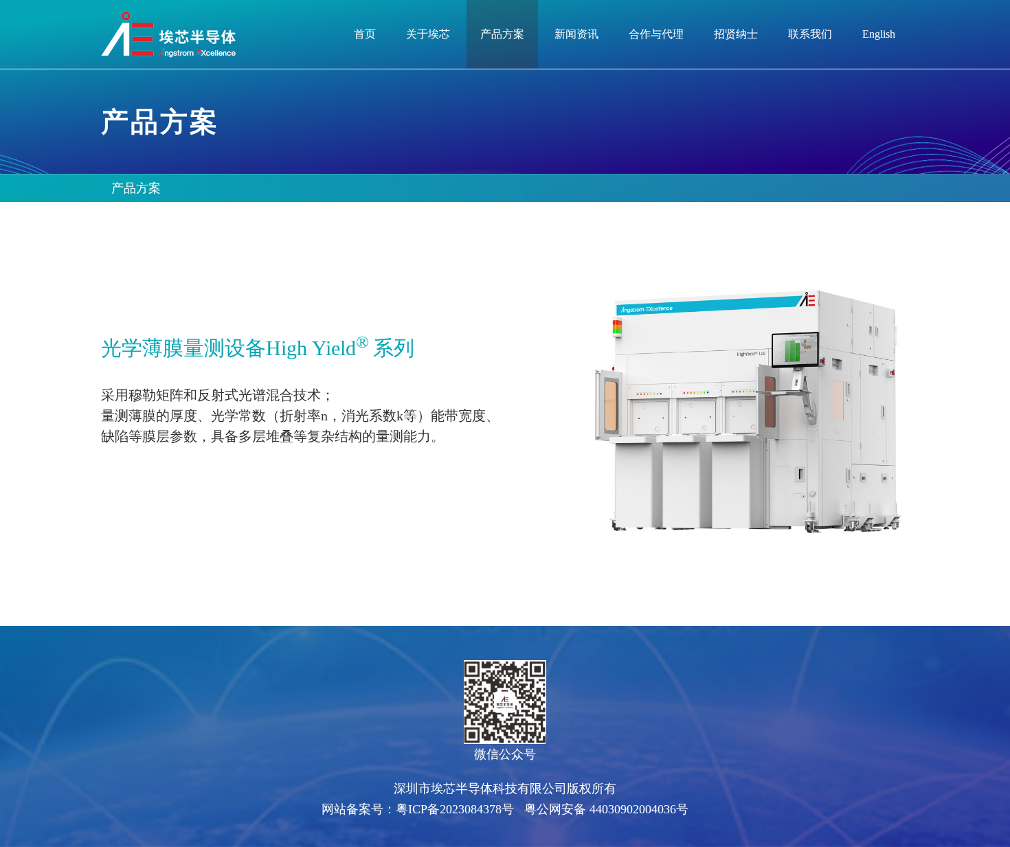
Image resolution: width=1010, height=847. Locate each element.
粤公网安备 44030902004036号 (606, 809)
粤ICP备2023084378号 (455, 809)
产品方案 (136, 188)
